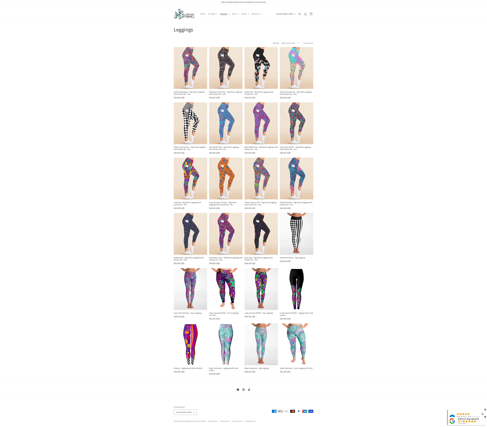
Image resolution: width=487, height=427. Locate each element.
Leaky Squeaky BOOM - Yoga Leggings (259, 313)
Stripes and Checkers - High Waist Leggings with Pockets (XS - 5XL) (190, 148)
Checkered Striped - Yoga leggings (292, 258)
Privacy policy (224, 421)
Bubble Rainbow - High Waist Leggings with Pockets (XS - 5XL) (296, 204)
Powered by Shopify (199, 421)
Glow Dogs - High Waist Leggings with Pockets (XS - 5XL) (259, 259)
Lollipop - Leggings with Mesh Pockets (188, 368)
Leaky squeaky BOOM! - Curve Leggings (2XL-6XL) (224, 314)
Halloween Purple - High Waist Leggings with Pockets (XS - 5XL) (225, 259)
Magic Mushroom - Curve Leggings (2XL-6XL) (296, 368)
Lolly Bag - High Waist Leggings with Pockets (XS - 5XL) (187, 204)
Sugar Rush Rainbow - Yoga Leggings (187, 313)
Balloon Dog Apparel (186, 421)
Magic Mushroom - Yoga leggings (257, 368)
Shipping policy (250, 421)
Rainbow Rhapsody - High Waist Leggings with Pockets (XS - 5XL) (189, 93)
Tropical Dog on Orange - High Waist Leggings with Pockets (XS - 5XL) (223, 204)
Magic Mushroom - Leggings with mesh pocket (223, 369)
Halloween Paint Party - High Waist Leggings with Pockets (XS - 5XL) (225, 93)
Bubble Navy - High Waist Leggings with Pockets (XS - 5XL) (189, 259)
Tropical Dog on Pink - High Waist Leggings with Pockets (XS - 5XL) (261, 204)
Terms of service (237, 421)
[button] (213, 13)
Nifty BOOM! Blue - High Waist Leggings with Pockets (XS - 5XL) (224, 148)
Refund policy (213, 421)
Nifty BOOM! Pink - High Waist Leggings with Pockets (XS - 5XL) (261, 148)
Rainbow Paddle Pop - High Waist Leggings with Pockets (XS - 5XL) (296, 93)
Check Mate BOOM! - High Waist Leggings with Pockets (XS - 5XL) (295, 148)
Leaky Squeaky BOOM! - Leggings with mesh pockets (296, 314)
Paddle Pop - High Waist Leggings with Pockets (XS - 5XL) (259, 93)
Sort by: (276, 43)
